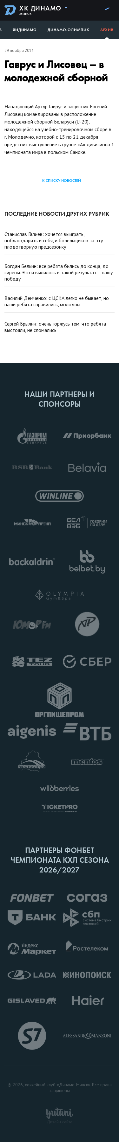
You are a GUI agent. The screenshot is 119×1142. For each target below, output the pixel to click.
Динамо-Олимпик (68, 29)
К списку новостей (61, 180)
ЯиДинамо (25, 29)
